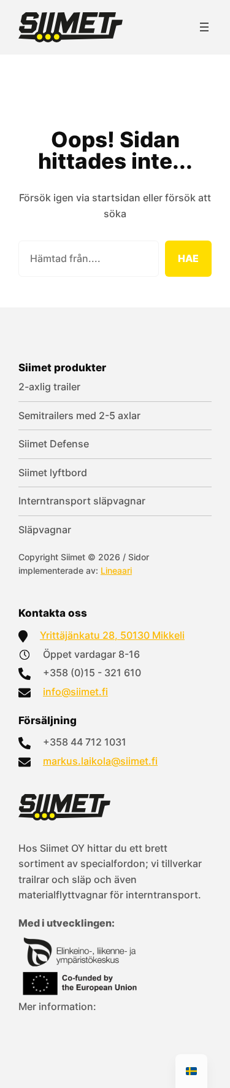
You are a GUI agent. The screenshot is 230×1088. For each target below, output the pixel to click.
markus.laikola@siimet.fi (100, 761)
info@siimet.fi (75, 691)
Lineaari (116, 570)
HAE (188, 258)
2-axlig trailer (49, 386)
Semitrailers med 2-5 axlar (79, 415)
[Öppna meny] (204, 27)
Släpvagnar (44, 529)
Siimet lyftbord (52, 472)
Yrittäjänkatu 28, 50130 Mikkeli (112, 635)
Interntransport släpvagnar (81, 501)
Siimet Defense (53, 444)
